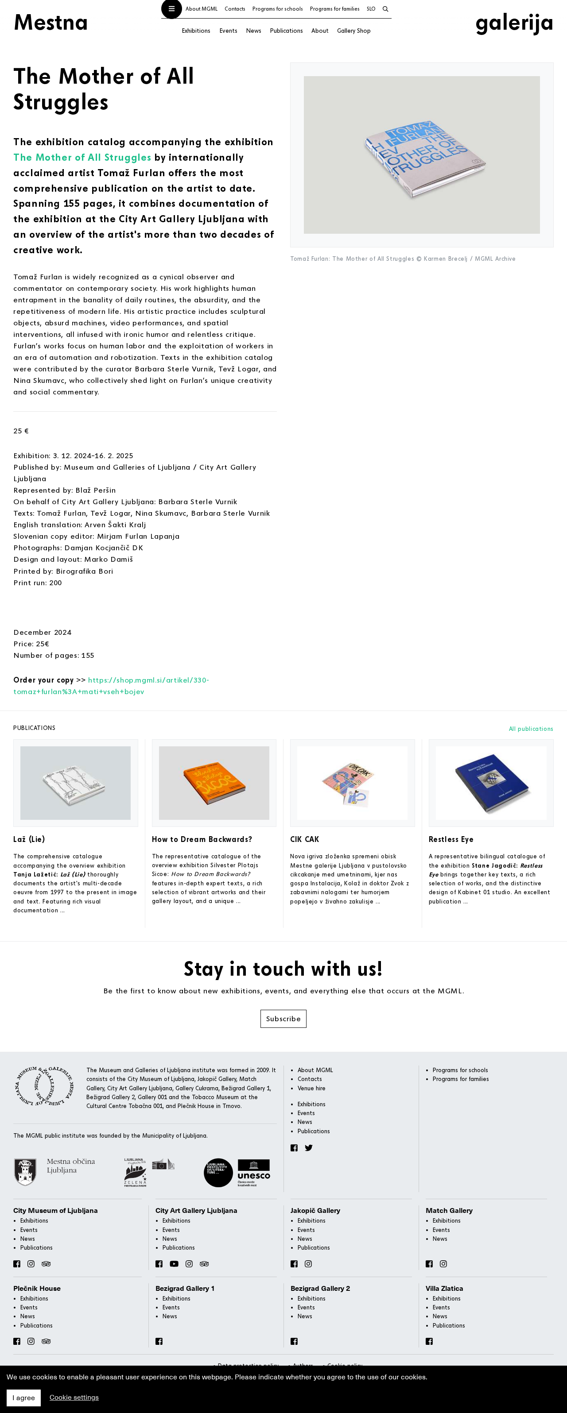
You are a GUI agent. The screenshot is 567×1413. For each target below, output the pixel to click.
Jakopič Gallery (315, 1210)
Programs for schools (277, 8)
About (320, 30)
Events (228, 30)
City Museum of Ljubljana (55, 1210)
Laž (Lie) (29, 839)
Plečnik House (37, 1288)
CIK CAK (304, 839)
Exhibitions (196, 30)
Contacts (235, 8)
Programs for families (335, 8)
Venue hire (312, 1088)
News (253, 30)
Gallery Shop (354, 30)
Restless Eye (451, 839)
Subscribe (283, 1018)
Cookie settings (74, 1397)
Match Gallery (449, 1210)
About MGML (201, 8)
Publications (286, 30)
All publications (531, 728)
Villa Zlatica (444, 1288)
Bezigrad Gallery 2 (320, 1288)
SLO (371, 8)
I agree (23, 1398)
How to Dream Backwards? (202, 839)
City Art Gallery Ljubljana (196, 1210)
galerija (514, 21)
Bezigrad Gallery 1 (185, 1288)
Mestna (50, 21)
